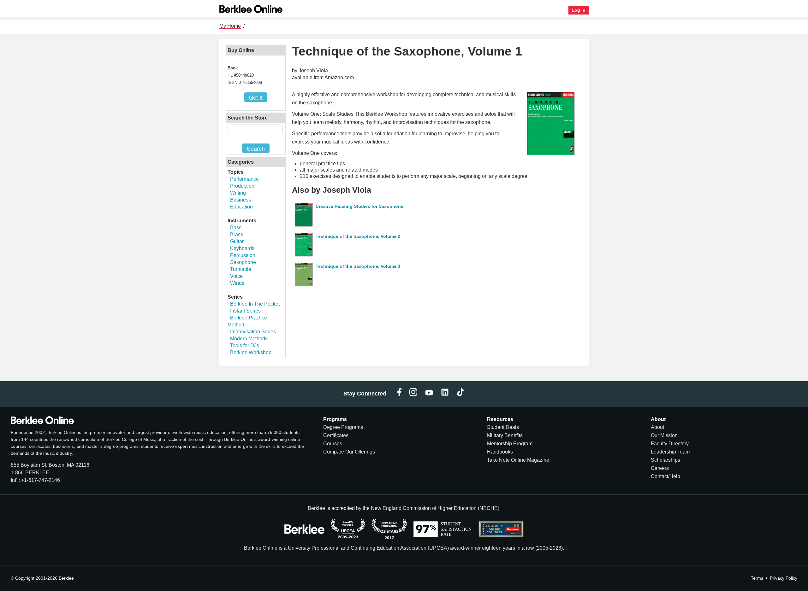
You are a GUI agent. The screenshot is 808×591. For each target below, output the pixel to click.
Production (242, 186)
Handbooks (500, 451)
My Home (230, 26)
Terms (757, 578)
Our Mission (664, 435)
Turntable (240, 269)
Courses (332, 443)
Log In (578, 10)
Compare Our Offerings (349, 451)
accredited (343, 508)
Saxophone (243, 262)
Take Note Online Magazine (518, 460)
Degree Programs (343, 427)
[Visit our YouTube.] (429, 394)
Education (241, 206)
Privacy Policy (783, 578)
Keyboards (242, 248)
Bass (235, 227)
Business (240, 199)
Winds (237, 283)
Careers (660, 468)
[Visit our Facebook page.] (399, 394)
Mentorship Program (509, 443)
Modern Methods (249, 338)
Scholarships (665, 460)
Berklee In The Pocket (255, 304)
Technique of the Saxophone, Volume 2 (358, 236)
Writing (238, 193)
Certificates (335, 435)
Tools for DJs (244, 345)
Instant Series (245, 310)
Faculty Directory (670, 443)
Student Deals (503, 427)
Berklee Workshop (250, 352)
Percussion (242, 255)
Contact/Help (665, 476)
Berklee (66, 578)
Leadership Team (670, 451)
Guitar (237, 241)
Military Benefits (505, 435)
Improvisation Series (253, 331)
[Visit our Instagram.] (413, 394)
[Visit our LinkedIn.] (445, 394)
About (657, 427)
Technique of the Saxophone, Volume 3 (358, 266)
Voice (236, 276)
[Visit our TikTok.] (461, 394)
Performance (244, 179)
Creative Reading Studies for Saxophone (359, 206)
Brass (236, 234)
